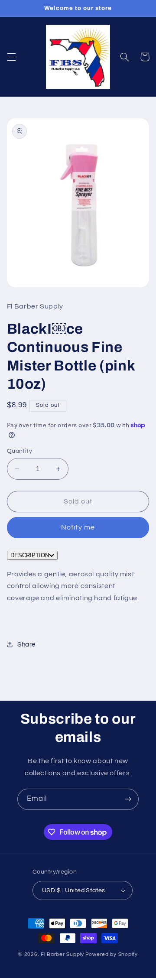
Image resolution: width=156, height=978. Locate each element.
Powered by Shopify (111, 954)
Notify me (77, 527)
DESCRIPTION (29, 555)
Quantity (19, 451)
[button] (11, 57)
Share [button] (26, 644)
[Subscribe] (128, 799)
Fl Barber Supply (62, 954)
